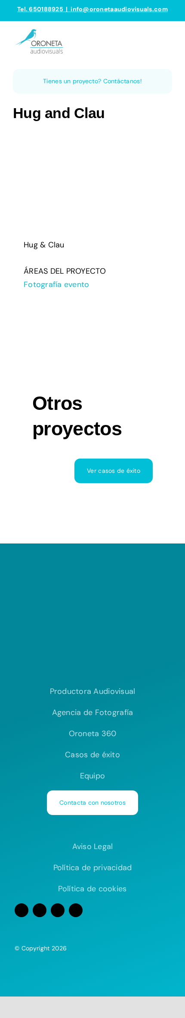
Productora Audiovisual (93, 691)
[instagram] (39, 910)
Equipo (92, 776)
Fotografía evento (56, 284)
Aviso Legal (92, 846)
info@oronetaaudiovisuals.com (119, 9)
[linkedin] (76, 910)
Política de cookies (92, 889)
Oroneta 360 (93, 733)
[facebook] (21, 910)
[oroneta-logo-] (41, 31)
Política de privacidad (92, 867)
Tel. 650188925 (40, 9)
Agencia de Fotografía (92, 712)
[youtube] (58, 910)
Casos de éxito (92, 754)
